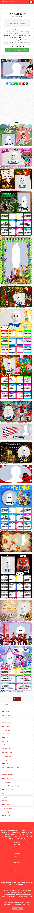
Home (13, 20)
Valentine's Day (8, 808)
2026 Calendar (17, 862)
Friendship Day (8, 741)
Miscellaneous (8, 778)
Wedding (6, 812)
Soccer (6, 801)
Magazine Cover (8, 771)
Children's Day (8, 726)
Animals (6, 704)
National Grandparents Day (11, 786)
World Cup (7, 815)
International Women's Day (11, 767)
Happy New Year (8, 760)
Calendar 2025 (8, 711)
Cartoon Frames (17, 867)
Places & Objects (8, 789)
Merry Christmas (8, 775)
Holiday (6, 763)
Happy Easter (7, 756)
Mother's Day (7, 782)
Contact (17, 850)
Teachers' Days (8, 804)
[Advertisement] (17, 104)
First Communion (9, 734)
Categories (17, 856)
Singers (6, 797)
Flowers (6, 737)
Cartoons (19, 20)
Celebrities (7, 723)
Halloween (7, 749)
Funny (6, 745)
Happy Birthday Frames (17, 870)
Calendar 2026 (8, 715)
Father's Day (7, 730)
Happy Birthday (8, 752)
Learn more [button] (25, 904)
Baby (5, 708)
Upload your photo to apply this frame (17, 50)
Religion (6, 793)
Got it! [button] (17, 908)
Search (17, 699)
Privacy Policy (17, 853)
